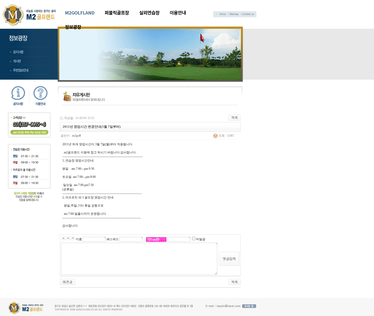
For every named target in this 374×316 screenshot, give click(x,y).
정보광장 (73, 26)
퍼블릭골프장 (117, 12)
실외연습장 (149, 12)
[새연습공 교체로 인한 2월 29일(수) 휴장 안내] (67, 281)
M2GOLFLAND (79, 12)
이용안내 (178, 12)
